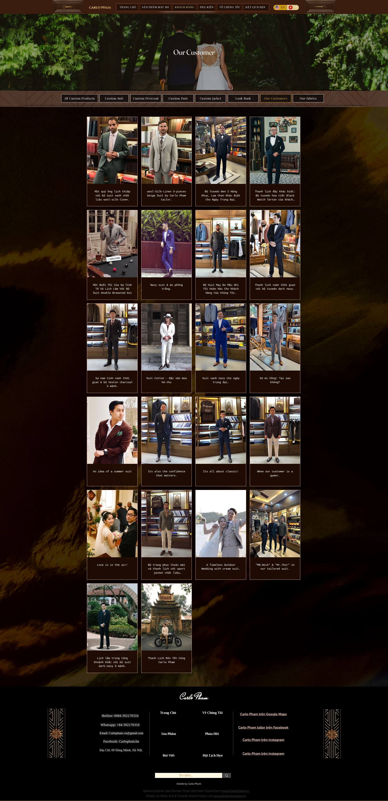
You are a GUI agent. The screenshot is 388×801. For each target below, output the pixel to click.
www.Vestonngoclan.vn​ (230, 796)
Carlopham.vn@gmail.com (126, 733)
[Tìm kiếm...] (226, 775)
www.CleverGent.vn (235, 791)
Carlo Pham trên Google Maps (263, 714)
